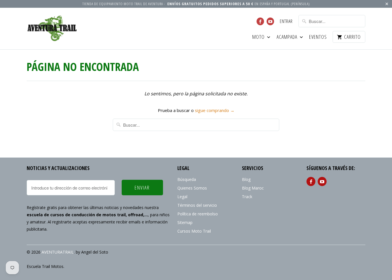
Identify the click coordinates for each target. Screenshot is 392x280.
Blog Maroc (253, 188)
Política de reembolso (197, 214)
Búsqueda (186, 179)
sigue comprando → (214, 110)
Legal (182, 196)
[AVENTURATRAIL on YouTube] (270, 21)
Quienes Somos (192, 188)
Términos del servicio (197, 205)
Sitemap (185, 222)
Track (247, 196)
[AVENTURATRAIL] (52, 28)
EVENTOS (318, 37)
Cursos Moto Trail (194, 231)
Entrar (286, 21)
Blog (246, 179)
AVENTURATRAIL (58, 252)
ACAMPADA (287, 37)
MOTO (259, 37)
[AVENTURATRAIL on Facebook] (260, 21)
